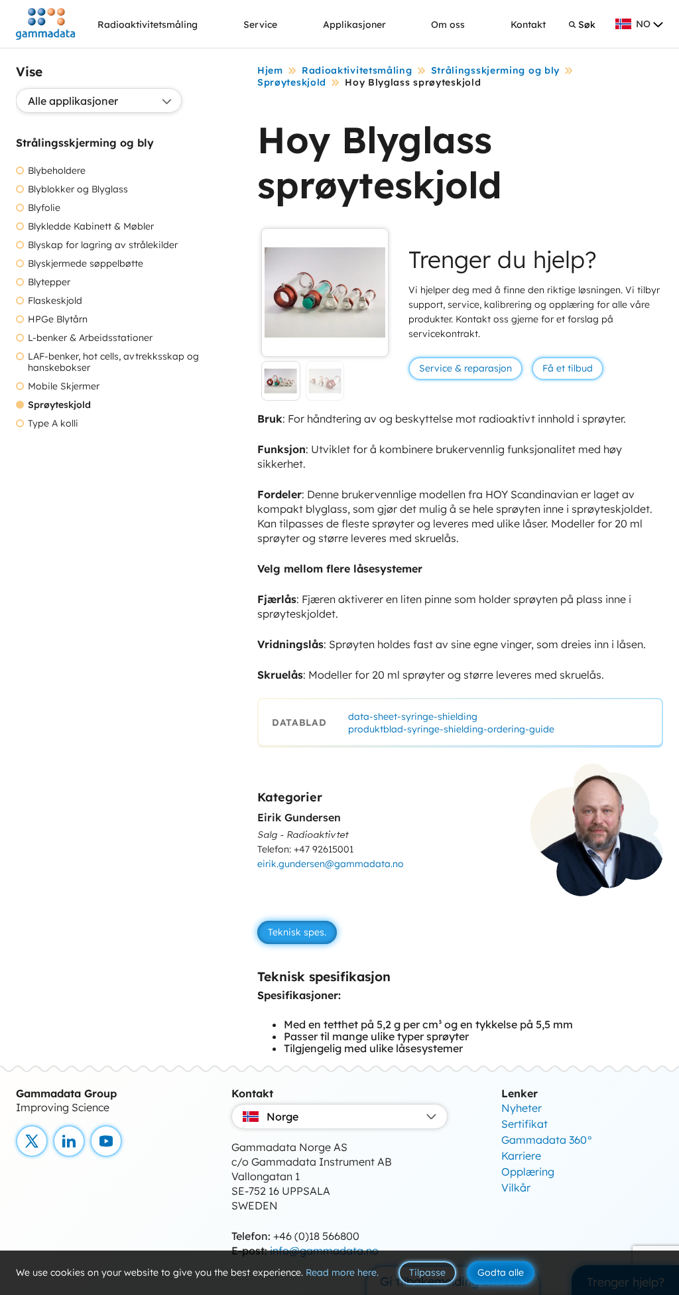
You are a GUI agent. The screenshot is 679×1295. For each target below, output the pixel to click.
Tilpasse (427, 1272)
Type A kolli (53, 423)
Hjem (270, 70)
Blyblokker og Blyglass (78, 189)
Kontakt (528, 25)
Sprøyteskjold (59, 405)
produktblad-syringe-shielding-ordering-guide (451, 729)
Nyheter (521, 1108)
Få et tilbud (567, 368)
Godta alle (500, 1272)
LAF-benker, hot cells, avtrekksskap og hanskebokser (113, 362)
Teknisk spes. (297, 932)
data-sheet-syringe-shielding (412, 716)
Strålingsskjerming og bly (495, 70)
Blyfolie (44, 208)
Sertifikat (524, 1123)
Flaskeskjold (55, 301)
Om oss (448, 25)
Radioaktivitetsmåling (147, 25)
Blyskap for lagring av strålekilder (103, 245)
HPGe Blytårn (58, 319)
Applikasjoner (354, 25)
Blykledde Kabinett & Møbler (91, 226)
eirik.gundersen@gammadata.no (330, 864)
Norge (282, 1116)
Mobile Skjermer (63, 386)
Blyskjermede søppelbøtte (85, 263)
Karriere (521, 1155)
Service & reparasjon (465, 368)
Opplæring (527, 1171)
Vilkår (515, 1187)
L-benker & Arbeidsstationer (90, 338)
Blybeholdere (57, 170)
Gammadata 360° (547, 1139)
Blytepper (49, 282)
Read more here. (342, 1272)
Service (260, 25)
